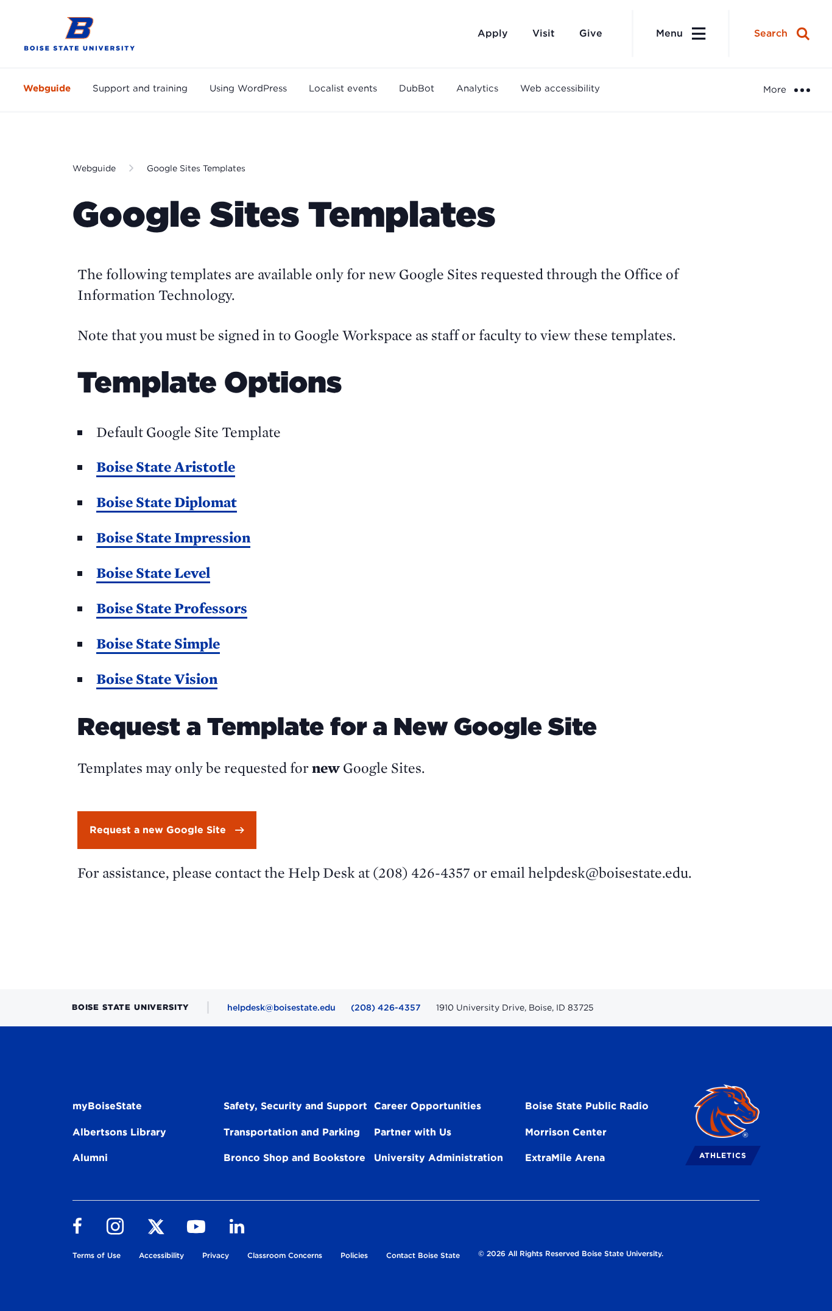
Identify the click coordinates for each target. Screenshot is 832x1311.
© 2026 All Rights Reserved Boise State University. (570, 1253)
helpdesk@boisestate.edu (281, 1007)
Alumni (90, 1158)
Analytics (477, 88)
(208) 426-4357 (386, 1007)
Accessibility (161, 1255)
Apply (493, 33)
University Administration (438, 1158)
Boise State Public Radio (587, 1106)
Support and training (140, 88)
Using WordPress (248, 88)
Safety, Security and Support (295, 1106)
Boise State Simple (158, 643)
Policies (354, 1255)
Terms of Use (96, 1255)
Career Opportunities (427, 1106)
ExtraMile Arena (565, 1158)
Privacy (215, 1255)
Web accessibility (560, 88)
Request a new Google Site (158, 830)
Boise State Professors (171, 608)
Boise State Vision (156, 678)
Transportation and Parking (292, 1132)
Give (590, 33)
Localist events (343, 88)
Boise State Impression (173, 537)
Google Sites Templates (196, 168)
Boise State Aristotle (165, 466)
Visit (543, 33)
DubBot (416, 88)
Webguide (47, 88)
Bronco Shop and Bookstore (294, 1158)
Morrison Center (566, 1132)
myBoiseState (107, 1106)
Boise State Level (153, 572)
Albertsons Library (119, 1132)
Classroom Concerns (284, 1255)
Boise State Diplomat (166, 502)
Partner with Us (412, 1132)
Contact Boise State (423, 1255)
